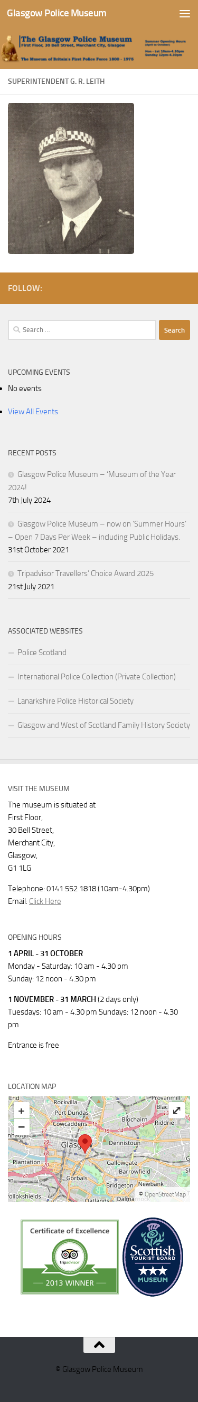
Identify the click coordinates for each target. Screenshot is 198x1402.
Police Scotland (42, 652)
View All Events (33, 411)
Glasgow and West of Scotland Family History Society (103, 725)
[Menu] (185, 13)
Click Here (45, 901)
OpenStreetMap (165, 1194)
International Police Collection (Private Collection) (96, 676)
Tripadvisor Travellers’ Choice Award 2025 (85, 573)
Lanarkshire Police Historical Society (75, 701)
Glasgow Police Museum (57, 13)
